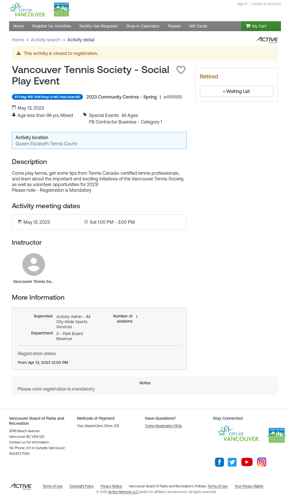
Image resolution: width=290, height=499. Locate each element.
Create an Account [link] (266, 4)
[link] (33, 264)
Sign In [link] (242, 4)
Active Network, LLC (123, 492)
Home (18, 39)
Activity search (46, 39)
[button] (180, 69)
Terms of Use (218, 486)
